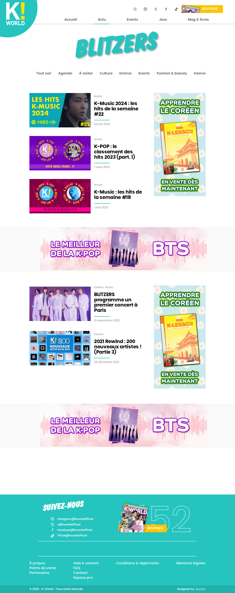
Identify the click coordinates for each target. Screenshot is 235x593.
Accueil (70, 19)
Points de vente (42, 568)
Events (132, 19)
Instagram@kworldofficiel (145, 9)
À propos (37, 563)
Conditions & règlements (137, 563)
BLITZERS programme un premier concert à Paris (116, 302)
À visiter (86, 73)
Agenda (65, 73)
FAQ (76, 568)
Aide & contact (86, 563)
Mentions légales (191, 563)
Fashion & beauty (172, 73)
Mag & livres (198, 19)
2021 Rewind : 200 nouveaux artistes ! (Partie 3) (117, 347)
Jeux (163, 19)
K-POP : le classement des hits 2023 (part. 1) (114, 152)
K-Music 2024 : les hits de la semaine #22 (116, 109)
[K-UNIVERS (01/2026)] (123, 248)
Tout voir (43, 73)
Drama (125, 73)
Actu (102, 19)
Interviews (203, 73)
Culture (106, 73)
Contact (80, 573)
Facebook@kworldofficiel (166, 9)
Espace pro (83, 578)
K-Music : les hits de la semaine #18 (118, 195)
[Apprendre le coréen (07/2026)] (180, 144)
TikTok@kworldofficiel (176, 9)
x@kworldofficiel (155, 9)
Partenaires (39, 573)
